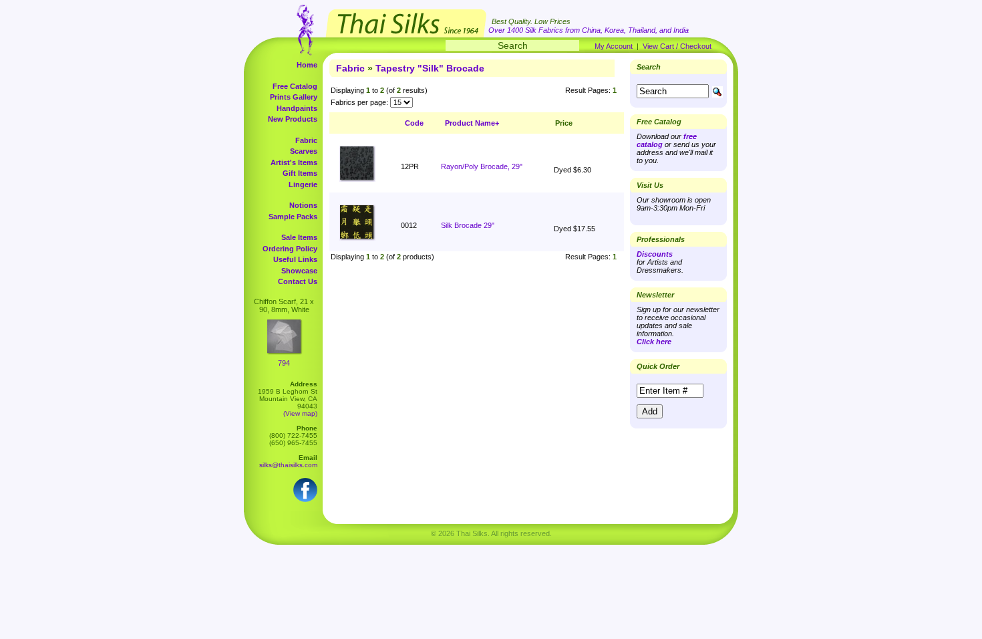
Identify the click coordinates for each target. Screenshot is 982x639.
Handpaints (297, 108)
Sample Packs (293, 217)
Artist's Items (294, 162)
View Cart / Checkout (677, 46)
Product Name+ (472, 123)
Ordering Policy (290, 249)
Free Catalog (295, 86)
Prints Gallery (293, 97)
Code (414, 123)
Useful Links (295, 259)
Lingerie (303, 184)
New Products (292, 119)
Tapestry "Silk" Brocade (429, 68)
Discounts (655, 254)
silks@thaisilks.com (288, 465)
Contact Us (297, 281)
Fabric (306, 140)
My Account (614, 46)
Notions (303, 205)
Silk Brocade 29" (467, 225)
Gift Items (300, 173)
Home (307, 65)
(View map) (300, 413)
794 (284, 363)
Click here (654, 342)
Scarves (303, 151)
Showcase (299, 271)
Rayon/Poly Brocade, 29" (481, 166)
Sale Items (299, 237)
